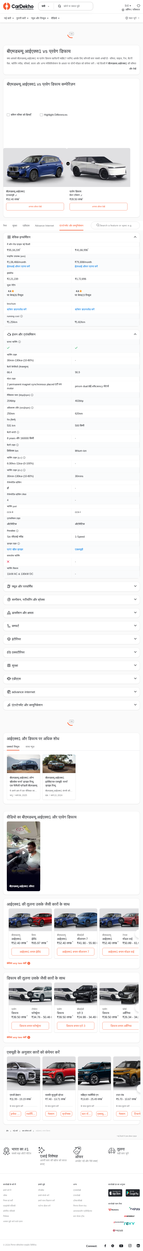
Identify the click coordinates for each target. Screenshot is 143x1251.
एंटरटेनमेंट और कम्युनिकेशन (71, 225)
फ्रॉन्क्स (66, 1113)
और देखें (132, 68)
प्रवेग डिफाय (75, 191)
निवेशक (6, 1216)
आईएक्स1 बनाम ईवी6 (30, 951)
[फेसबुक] (105, 1246)
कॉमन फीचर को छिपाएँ (21, 114)
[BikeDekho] (113, 1209)
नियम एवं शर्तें (8, 1200)
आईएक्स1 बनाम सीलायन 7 (75, 951)
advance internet (44, 225)
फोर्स (124, 1009)
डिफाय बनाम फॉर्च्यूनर (30, 1025)
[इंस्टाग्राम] (129, 1246)
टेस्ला (125, 935)
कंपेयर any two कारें (16, 963)
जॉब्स (5, 1195)
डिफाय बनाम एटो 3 (75, 1025)
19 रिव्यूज (86, 295)
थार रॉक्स (87, 1113)
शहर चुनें (132, 18)
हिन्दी (127, 5)
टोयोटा (34, 1009)
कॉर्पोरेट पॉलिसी (9, 1211)
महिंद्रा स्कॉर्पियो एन (90, 1094)
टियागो (137, 1113)
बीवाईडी (80, 935)
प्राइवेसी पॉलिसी (9, 1206)
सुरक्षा (14, 225)
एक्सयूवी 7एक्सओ (102, 1113)
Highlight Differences (55, 114)
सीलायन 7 (82, 938)
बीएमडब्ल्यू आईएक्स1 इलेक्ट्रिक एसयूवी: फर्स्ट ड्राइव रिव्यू (56, 781)
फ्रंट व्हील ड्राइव (15, 549)
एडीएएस (26, 225)
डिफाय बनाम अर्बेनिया (121, 1025)
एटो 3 (80, 1013)
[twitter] (112, 1246)
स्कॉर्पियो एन (31, 1113)
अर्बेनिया (126, 1013)
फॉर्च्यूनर (36, 1013)
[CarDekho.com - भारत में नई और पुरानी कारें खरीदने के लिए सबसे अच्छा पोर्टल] (18, 6)
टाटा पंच (120, 1094)
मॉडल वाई (127, 938)
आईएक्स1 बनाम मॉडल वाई (121, 951)
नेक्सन (51, 1113)
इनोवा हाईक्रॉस (16, 1113)
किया (34, 935)
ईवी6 (34, 938)
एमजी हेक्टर (15, 1094)
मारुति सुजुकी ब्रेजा (54, 1094)
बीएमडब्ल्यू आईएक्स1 (117, 63)
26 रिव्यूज (18, 295)
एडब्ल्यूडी (79, 549)
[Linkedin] (138, 1246)
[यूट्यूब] (121, 1246)
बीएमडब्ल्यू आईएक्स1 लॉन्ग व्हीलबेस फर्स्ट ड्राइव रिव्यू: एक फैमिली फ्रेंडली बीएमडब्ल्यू (23, 781)
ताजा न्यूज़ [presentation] (30, 746)
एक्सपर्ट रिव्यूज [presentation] (13, 746)
